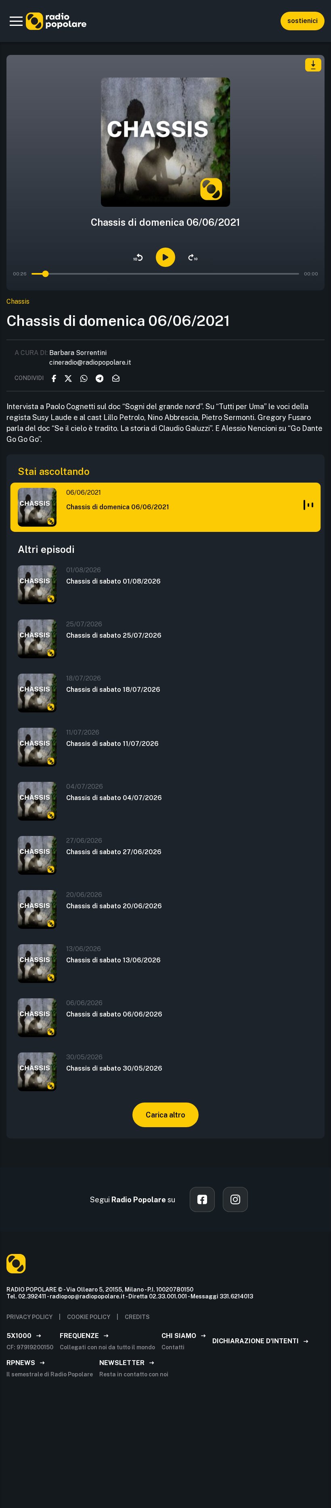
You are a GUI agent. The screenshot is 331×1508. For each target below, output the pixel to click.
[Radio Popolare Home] (56, 21)
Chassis (17, 301)
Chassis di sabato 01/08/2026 (113, 581)
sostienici (302, 21)
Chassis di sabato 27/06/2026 (113, 852)
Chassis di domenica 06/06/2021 (117, 507)
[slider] (45, 274)
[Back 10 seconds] (138, 257)
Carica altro (165, 1115)
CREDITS (137, 1317)
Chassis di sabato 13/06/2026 (113, 960)
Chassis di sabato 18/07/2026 (113, 689)
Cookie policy (88, 1317)
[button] (16, 21)
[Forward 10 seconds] (193, 257)
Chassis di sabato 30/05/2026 (114, 1068)
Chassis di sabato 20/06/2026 (114, 906)
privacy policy (29, 1317)
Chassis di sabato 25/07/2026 (113, 635)
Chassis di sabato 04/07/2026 (114, 798)
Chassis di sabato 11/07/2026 (112, 744)
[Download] (313, 64)
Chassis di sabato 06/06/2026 (114, 1014)
